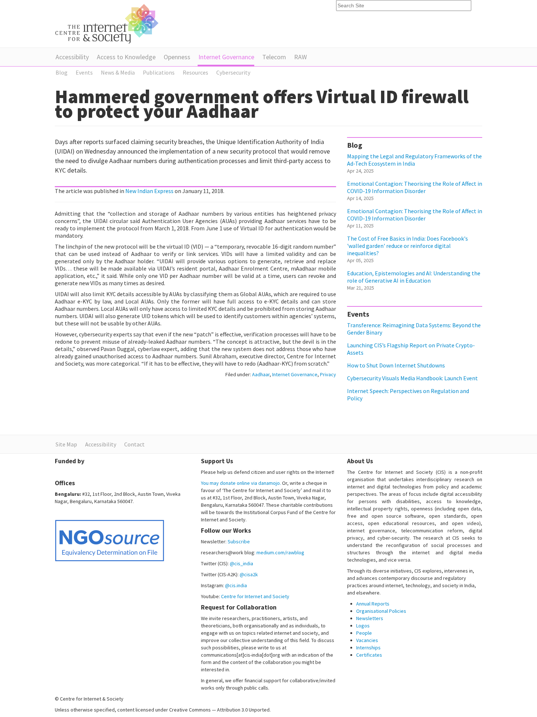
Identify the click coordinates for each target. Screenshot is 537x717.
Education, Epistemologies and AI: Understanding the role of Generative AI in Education (413, 276)
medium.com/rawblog (280, 552)
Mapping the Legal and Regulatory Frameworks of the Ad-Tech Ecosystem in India (414, 159)
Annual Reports (372, 603)
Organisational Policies (381, 611)
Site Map (66, 444)
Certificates (369, 655)
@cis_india (241, 563)
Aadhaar (261, 374)
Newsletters (369, 618)
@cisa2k (249, 574)
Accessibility (72, 57)
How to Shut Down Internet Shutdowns (396, 365)
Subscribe (239, 541)
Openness (177, 57)
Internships (368, 647)
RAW (300, 57)
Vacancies (367, 640)
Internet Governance (226, 57)
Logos (363, 625)
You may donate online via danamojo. (241, 483)
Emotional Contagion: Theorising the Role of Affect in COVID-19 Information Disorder (414, 187)
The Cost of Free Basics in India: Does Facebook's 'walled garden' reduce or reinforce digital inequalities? (407, 246)
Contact (134, 444)
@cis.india (236, 585)
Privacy (328, 374)
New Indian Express (149, 191)
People (364, 633)
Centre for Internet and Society (255, 596)
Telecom (274, 57)
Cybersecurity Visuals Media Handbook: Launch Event (412, 378)
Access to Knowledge (126, 57)
